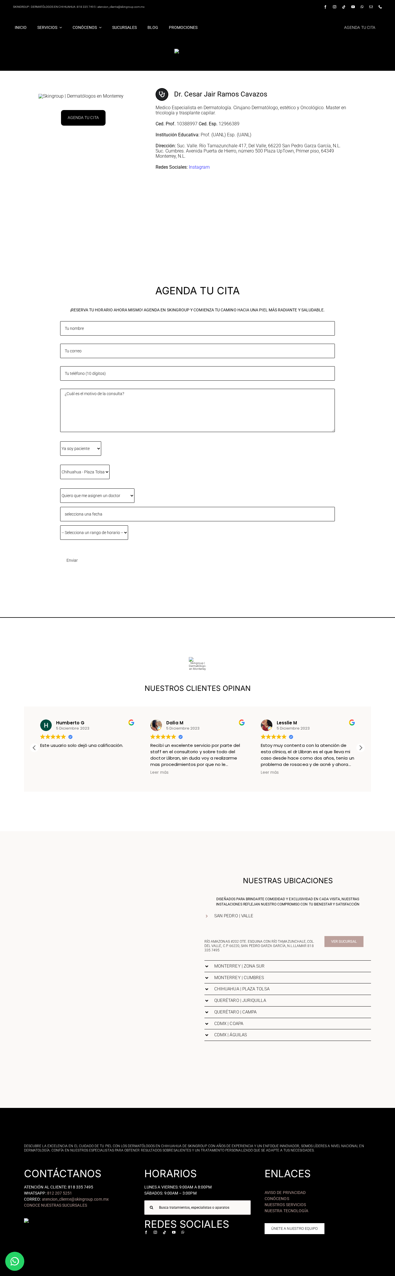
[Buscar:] (197, 1207)
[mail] (371, 7)
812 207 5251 (59, 1193)
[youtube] (353, 7)
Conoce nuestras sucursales (55, 1205)
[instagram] (334, 7)
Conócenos (277, 1198)
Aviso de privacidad (285, 1192)
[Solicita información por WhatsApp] (14, 1261)
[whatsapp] (362, 7)
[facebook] (325, 7)
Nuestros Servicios (285, 1204)
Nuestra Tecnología (286, 1210)
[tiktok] (344, 7)
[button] (360, 747)
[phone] (380, 7)
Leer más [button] (159, 772)
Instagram (199, 167)
